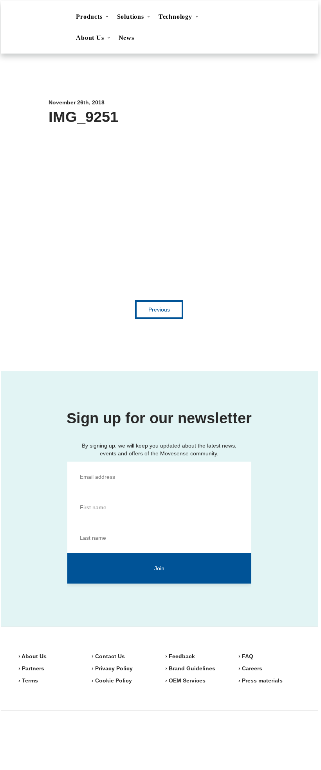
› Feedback (180, 656)
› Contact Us (108, 656)
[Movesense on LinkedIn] (291, 739)
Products (89, 16)
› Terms (28, 680)
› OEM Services (185, 680)
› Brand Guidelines (190, 668)
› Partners (31, 668)
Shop (283, 17)
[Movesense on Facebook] (253, 739)
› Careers (250, 668)
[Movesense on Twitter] (271, 739)
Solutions (130, 16)
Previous (159, 309)
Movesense (57, 738)
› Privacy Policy (112, 668)
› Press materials (260, 680)
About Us (90, 37)
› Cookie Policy (112, 680)
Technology (175, 16)
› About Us (32, 656)
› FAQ (245, 656)
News (126, 37)
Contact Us (244, 18)
